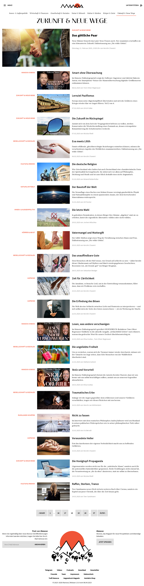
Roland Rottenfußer (91, 179)
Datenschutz (88, 574)
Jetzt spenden (105, 542)
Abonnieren (40, 544)
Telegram (48, 570)
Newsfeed (82, 570)
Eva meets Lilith (81, 141)
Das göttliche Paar (84, 35)
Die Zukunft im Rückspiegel (87, 118)
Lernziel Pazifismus (83, 95)
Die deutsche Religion (84, 164)
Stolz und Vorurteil (83, 369)
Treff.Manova (54, 578)
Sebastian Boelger (90, 270)
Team (64, 574)
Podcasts (70, 570)
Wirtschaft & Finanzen (39, 13)
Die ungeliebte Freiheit (85, 347)
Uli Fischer (87, 202)
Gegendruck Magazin (71, 578)
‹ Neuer (41, 513)
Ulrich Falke (88, 108)
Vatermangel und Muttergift (88, 232)
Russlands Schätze (26, 415)
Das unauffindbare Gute (85, 255)
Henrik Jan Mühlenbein (92, 405)
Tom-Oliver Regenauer (92, 88)
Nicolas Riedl (88, 133)
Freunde (54, 574)
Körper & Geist (109, 13)
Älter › (103, 513)
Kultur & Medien (94, 13)
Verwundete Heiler (83, 438)
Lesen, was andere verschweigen (90, 324)
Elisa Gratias (88, 339)
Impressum (74, 574)
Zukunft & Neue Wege (126, 13)
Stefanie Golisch (90, 362)
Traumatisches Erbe (83, 392)
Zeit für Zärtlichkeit (83, 278)
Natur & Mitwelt (78, 13)
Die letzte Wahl (80, 210)
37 (94, 513)
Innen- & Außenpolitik (18, 13)
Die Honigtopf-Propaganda (87, 461)
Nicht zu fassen (80, 415)
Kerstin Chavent (109, 48)
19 (79, 513)
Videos (59, 570)
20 (85, 513)
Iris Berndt (87, 430)
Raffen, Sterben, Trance (85, 484)
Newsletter (94, 570)
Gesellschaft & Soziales (60, 13)
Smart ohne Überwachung (87, 72)
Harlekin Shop (89, 578)
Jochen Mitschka (90, 222)
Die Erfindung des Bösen (86, 301)
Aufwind (31, 278)
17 (65, 513)
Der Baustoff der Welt (84, 187)
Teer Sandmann (90, 496)
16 (58, 513)
